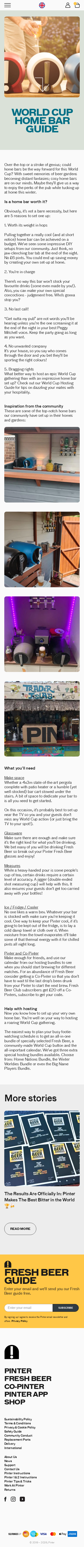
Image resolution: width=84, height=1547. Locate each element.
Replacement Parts (17, 1439)
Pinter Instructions (17, 1473)
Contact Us (12, 1469)
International (13, 1448)
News (8, 1461)
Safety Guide (13, 1431)
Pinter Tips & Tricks (17, 1481)
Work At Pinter (14, 1485)
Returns (9, 1489)
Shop (14, 1401)
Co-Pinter (24, 1386)
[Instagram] (13, 1499)
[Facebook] (5, 1499)
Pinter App (26, 1394)
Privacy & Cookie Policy (19, 1427)
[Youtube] (22, 1499)
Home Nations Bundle (32, 1059)
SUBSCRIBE (65, 1307)
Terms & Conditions (17, 1423)
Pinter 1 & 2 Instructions (20, 1477)
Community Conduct (18, 1435)
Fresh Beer (27, 1378)
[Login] (67, 5)
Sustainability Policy (18, 1419)
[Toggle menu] (7, 5)
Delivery (9, 1443)
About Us (10, 1457)
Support (9, 1465)
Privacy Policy (19, 1320)
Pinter (17, 1370)
